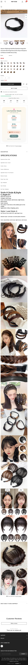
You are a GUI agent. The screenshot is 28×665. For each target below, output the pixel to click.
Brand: (2, 55)
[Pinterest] (2, 646)
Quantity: (2, 75)
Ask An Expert (18, 145)
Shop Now (14, 136)
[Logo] (14, 1)
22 (3, 91)
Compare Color (23, 35)
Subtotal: (2, 80)
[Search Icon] (5, 1)
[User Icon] (22, 1)
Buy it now (14, 88)
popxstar (10, 55)
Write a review (14, 623)
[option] (14, 24)
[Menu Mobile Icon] (1, 1)
